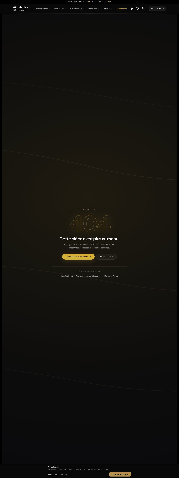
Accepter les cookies (120, 474)
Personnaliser (53, 474)
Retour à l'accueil (106, 256)
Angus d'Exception (93, 276)
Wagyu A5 (80, 276)
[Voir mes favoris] (137, 8)
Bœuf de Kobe (67, 276)
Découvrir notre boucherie (77, 256)
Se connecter (156, 8)
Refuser (64, 474)
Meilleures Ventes (111, 276)
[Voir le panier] (143, 8)
